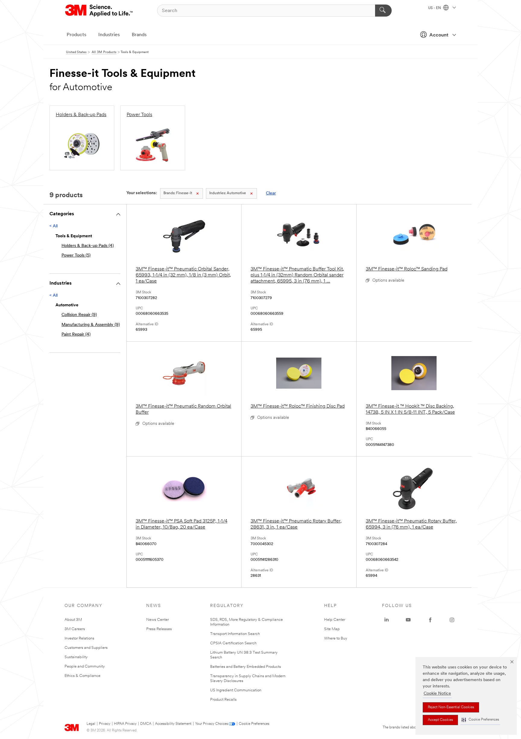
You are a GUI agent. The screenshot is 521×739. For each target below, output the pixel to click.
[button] (480, 720)
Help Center (334, 620)
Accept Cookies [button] (440, 720)
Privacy (104, 724)
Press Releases (159, 629)
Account (439, 35)
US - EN (435, 8)
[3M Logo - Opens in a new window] (99, 11)
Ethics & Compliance (82, 676)
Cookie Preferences (254, 724)
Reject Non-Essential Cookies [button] (451, 707)
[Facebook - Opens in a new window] (430, 619)
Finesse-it (177, 193)
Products (76, 35)
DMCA (145, 724)
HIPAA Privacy (125, 724)
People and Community (85, 666)
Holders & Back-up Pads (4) (88, 246)
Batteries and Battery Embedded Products (245, 667)
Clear (271, 193)
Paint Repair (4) (76, 334)
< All (53, 226)
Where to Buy (335, 638)
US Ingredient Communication (235, 690)
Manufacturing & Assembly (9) (91, 325)
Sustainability (76, 657)
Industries (109, 35)
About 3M (73, 620)
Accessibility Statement (173, 724)
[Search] (383, 11)
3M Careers (75, 629)
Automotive (227, 193)
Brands (139, 35)
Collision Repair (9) (79, 315)
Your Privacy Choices (211, 724)
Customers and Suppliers (86, 648)
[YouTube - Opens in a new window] (408, 619)
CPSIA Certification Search (233, 643)
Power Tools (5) (76, 255)
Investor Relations (79, 638)
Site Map (332, 629)
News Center (157, 620)
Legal (91, 724)
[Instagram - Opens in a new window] (451, 619)
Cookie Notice (437, 693)
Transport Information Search (235, 634)
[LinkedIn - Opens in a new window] (386, 619)
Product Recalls (223, 700)
